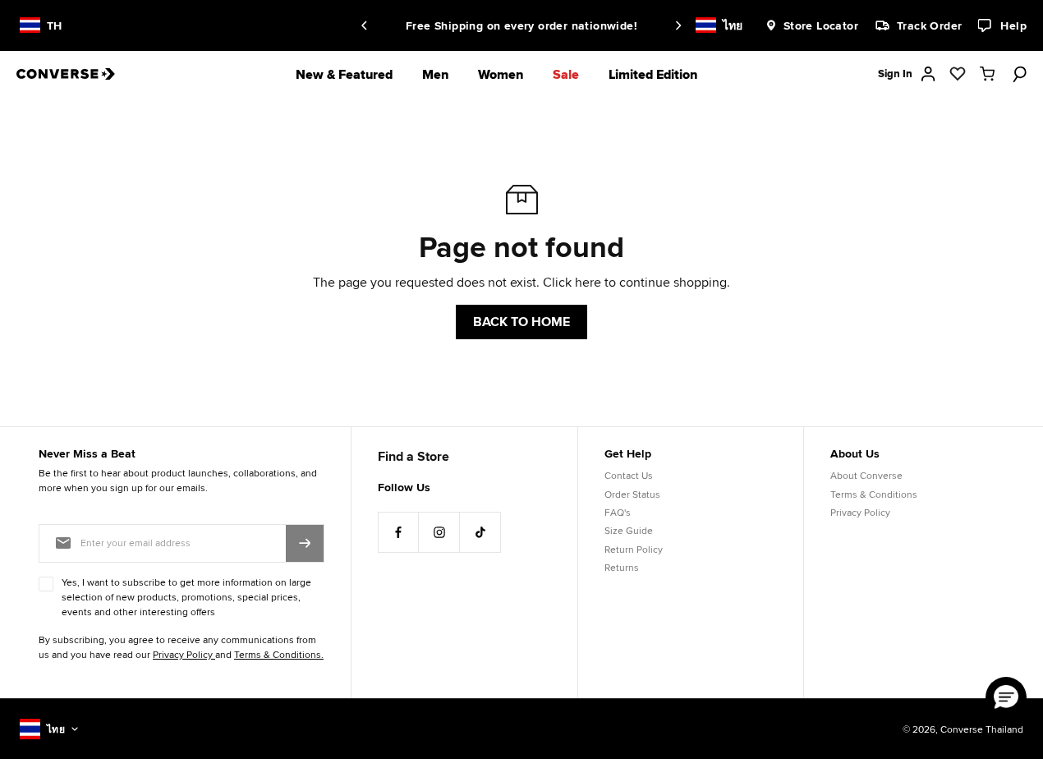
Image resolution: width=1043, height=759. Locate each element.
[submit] (305, 543)
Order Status (632, 494)
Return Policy (633, 549)
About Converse (866, 475)
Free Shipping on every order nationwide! (521, 25)
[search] (1017, 74)
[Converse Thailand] (78, 74)
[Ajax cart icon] (987, 74)
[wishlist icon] (958, 74)
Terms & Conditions (873, 494)
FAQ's (617, 512)
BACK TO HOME (521, 321)
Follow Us (404, 487)
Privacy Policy (860, 512)
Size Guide (628, 530)
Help (1013, 25)
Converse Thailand (981, 729)
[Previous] (367, 25)
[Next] (676, 25)
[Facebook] (398, 532)
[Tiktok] (480, 532)
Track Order (929, 25)
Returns (621, 567)
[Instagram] (439, 532)
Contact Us (628, 475)
